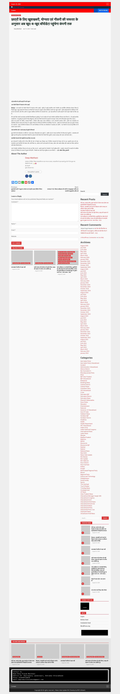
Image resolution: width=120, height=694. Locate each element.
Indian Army (84, 427)
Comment (14, 202)
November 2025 (85, 263)
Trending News (62, 261)
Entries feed (84, 619)
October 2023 (84, 312)
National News (85, 451)
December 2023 (85, 308)
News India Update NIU (62, 690)
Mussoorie (83, 443)
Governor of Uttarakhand (88, 410)
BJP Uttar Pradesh (86, 377)
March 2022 (84, 349)
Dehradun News (85, 398)
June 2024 (83, 296)
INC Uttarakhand (85, 425)
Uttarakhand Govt (86, 500)
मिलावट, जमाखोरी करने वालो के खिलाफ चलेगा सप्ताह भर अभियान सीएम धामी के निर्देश (99, 539)
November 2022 (85, 334)
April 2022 (83, 347)
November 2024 (85, 287)
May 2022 (83, 345)
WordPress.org (85, 626)
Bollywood (83, 381)
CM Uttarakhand (85, 390)
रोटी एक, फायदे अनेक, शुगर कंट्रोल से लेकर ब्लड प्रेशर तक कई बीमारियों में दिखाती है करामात (99, 528)
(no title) (101, 237)
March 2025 (84, 279)
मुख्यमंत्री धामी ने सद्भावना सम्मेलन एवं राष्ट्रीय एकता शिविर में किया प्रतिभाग (26, 189)
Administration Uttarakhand (89, 367)
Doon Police (84, 402)
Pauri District (84, 463)
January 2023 (84, 330)
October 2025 (84, 265)
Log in (82, 616)
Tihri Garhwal (84, 484)
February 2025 (84, 281)
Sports (82, 482)
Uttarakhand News (16, 15)
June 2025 (83, 273)
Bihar (82, 375)
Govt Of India (84, 412)
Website (13, 236)
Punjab (82, 468)
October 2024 (84, 289)
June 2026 (83, 249)
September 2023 (85, 314)
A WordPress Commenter (88, 237)
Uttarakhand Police (86, 508)
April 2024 (83, 300)
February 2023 (84, 328)
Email (13, 230)
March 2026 (84, 255)
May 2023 (83, 322)
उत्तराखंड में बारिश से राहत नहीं (18, 267)
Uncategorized (84, 490)
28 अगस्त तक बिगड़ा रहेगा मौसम (99, 590)
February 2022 (84, 351)
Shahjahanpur (84, 478)
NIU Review (84, 457)
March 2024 (84, 302)
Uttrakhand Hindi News (64, 263)
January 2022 (84, 353)
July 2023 (83, 318)
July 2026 (83, 248)
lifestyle (82, 435)
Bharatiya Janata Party (87, 373)
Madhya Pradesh (85, 437)
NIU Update (84, 459)
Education (83, 404)
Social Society (84, 480)
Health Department (86, 424)
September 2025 (85, 267)
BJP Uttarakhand (62, 252)
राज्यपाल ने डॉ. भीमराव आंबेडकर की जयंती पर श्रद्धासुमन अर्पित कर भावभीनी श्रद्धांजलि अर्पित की (62, 189)
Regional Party (84, 474)
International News (86, 431)
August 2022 (84, 339)
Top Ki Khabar (66, 259)
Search (82, 191)
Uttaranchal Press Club (87, 510)
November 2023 (85, 310)
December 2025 (85, 261)
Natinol (82, 449)
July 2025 (83, 271)
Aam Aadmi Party (85, 361)
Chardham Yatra (85, 388)
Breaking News (16, 263)
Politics (70, 257)
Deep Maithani (18, 29)
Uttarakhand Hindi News (88, 502)
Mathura (83, 439)
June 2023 (83, 320)
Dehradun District (63, 253)
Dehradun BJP (84, 394)
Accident (83, 365)
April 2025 (83, 277)
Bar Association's (85, 371)
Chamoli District (85, 384)
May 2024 (83, 298)
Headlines (61, 255)
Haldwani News (85, 414)
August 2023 (84, 316)
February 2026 (84, 257)
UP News (83, 492)
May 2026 (83, 251)
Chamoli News (84, 386)
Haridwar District (85, 418)
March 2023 (84, 326)
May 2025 (83, 275)
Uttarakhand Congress (87, 498)
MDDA (82, 441)
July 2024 (83, 294)
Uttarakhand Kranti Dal (87, 504)
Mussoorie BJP (85, 445)
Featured (70, 253)
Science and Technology (87, 476)
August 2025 (84, 269)
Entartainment (84, 406)
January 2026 (84, 259)
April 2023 (83, 324)
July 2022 (83, 341)
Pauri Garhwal (84, 465)
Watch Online (103, 10)
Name (13, 224)
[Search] (91, 10)
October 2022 (84, 335)
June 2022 (83, 343)
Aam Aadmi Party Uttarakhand (89, 363)
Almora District (85, 369)
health (82, 422)
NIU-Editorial (84, 461)
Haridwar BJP (84, 416)
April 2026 (83, 253)
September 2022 (85, 337)
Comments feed (85, 623)
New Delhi (83, 453)
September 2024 (85, 291)
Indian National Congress (88, 429)
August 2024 (84, 292)
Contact (13, 10)
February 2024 (84, 304)
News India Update (63, 257)
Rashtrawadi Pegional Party (88, 470)
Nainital (82, 447)
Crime (82, 392)
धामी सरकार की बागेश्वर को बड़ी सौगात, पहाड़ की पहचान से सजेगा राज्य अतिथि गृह (44, 268)
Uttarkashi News (85, 511)
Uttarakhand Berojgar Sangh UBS (90, 496)
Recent (60, 259)
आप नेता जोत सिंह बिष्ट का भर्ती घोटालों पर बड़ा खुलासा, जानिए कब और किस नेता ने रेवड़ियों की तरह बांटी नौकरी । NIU (94, 231)
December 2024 (85, 285)
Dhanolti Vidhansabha (87, 400)
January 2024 (84, 306)
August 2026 (84, 246)
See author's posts (33, 172)
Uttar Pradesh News (86, 494)
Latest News (67, 255)
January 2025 (84, 283)
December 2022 (85, 332)
